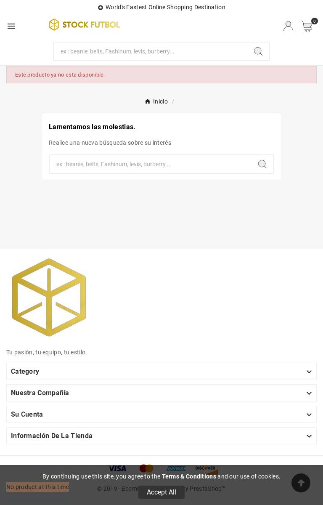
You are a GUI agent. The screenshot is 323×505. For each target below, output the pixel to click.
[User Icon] (288, 26)
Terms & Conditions (189, 476)
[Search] (258, 51)
